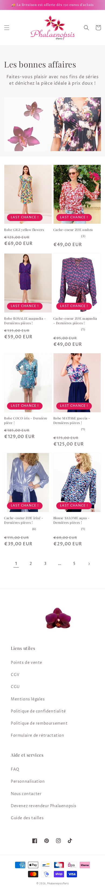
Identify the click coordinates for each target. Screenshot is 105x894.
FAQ (15, 769)
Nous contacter (26, 793)
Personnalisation (28, 781)
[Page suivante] (89, 564)
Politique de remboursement (39, 723)
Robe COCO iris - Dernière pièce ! (25, 420)
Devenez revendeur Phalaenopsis (43, 805)
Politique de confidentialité (38, 711)
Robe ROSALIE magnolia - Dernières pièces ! (25, 320)
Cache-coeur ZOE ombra (73, 229)
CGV (15, 674)
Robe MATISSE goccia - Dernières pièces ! (71, 420)
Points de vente (26, 662)
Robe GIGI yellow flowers (24, 229)
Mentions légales (28, 699)
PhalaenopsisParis (58, 883)
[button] (7, 28)
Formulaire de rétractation (37, 735)
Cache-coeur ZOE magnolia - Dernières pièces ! (75, 320)
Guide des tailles (27, 818)
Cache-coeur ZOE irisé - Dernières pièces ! (23, 520)
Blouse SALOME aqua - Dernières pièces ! (71, 520)
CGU (15, 686)
